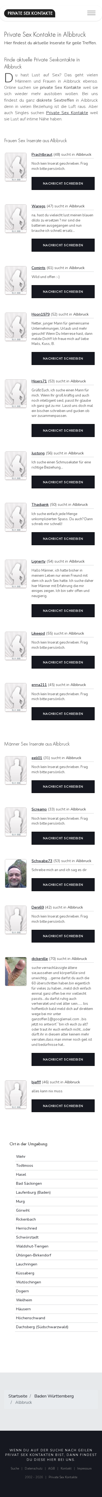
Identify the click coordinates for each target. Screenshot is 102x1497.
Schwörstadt (27, 1237)
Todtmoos (24, 1165)
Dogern (22, 1291)
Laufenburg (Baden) (33, 1192)
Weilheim (24, 1300)
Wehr (21, 1156)
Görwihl (23, 1210)
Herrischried (26, 1228)
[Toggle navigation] (91, 13)
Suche (15, 1469)
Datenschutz (33, 1469)
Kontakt (66, 1469)
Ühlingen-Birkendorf (33, 1255)
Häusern (23, 1309)
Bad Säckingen (29, 1183)
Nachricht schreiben (63, 183)
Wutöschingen (28, 1282)
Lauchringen (26, 1264)
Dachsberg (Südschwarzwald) (42, 1327)
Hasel (21, 1174)
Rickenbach (26, 1219)
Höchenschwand (30, 1318)
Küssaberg (25, 1273)
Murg (20, 1201)
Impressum (84, 1469)
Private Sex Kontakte (67, 113)
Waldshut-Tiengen (32, 1246)
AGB (51, 1469)
